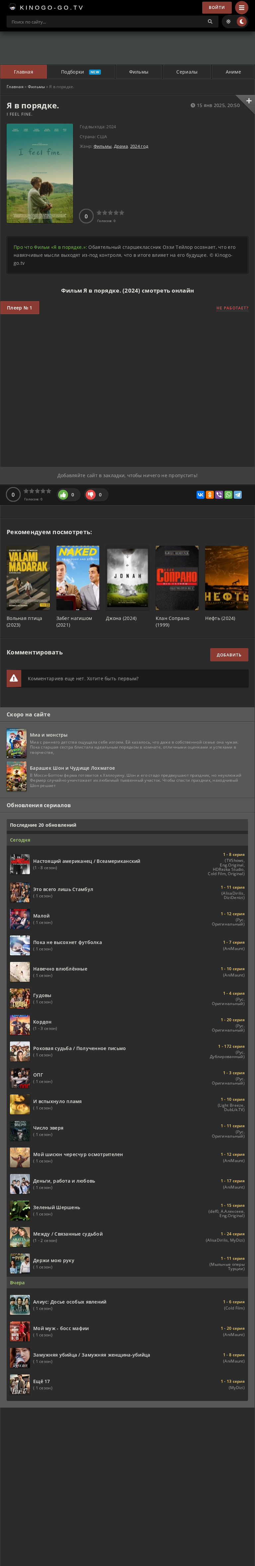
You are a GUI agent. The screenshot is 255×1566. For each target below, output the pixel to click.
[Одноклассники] (210, 495)
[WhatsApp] (228, 495)
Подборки (72, 72)
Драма (121, 146)
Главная (23, 72)
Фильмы (139, 72)
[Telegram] (238, 495)
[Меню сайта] (241, 7)
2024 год (139, 146)
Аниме (233, 72)
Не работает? (232, 308)
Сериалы (187, 72)
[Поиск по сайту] (210, 22)
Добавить (229, 655)
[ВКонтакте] (201, 495)
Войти (217, 7)
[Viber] (219, 495)
